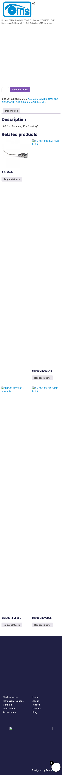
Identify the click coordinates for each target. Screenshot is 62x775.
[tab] (11, 111)
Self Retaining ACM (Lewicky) (31, 102)
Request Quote (20, 89)
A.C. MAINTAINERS (41, 20)
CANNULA (13, 20)
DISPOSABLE (25, 20)
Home (4, 20)
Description (11, 110)
